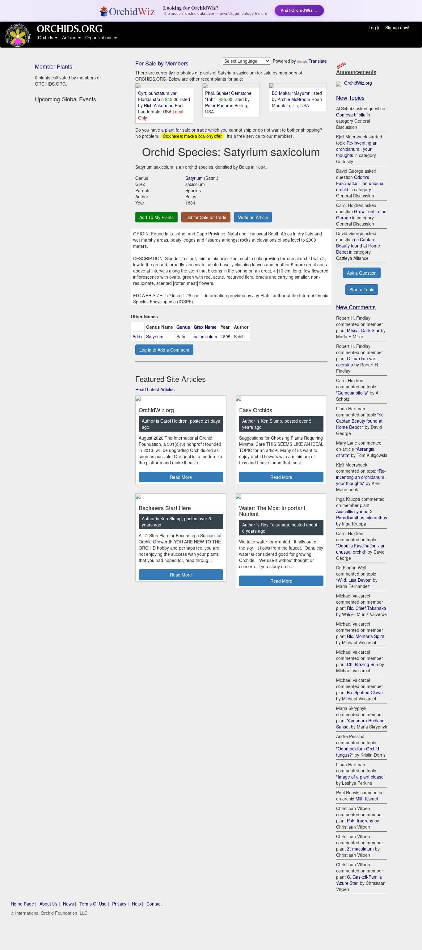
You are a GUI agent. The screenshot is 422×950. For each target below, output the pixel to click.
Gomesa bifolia (350, 115)
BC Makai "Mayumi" (291, 93)
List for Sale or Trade (205, 217)
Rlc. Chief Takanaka (366, 608)
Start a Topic (361, 289)
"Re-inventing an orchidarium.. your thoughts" (361, 477)
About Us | (50, 904)
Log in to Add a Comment (164, 350)
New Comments (356, 307)
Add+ (138, 336)
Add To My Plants (156, 217)
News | (69, 904)
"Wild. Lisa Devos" (354, 580)
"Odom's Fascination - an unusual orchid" (361, 549)
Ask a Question (362, 273)
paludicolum (205, 336)
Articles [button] (70, 37)
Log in (375, 27)
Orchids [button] (46, 37)
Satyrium (194, 178)
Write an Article (253, 217)
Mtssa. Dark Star (363, 330)
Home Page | (23, 904)
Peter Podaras (219, 105)
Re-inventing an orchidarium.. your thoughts (357, 149)
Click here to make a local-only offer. (192, 136)
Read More (181, 477)
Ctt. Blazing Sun (362, 664)
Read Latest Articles (155, 389)
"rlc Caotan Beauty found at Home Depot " (359, 421)
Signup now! (397, 27)
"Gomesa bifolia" (352, 393)
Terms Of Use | (94, 904)
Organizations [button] (99, 37)
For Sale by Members (161, 63)
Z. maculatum (360, 849)
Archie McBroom (294, 99)
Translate (318, 61)
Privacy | (120, 904)
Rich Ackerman (159, 105)
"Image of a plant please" (360, 777)
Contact (154, 904)
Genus (183, 327)
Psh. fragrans (360, 820)
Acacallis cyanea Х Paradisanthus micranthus (361, 514)
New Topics (350, 97)
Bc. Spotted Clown (365, 692)
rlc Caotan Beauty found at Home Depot (358, 245)
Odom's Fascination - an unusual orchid (360, 183)
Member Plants (53, 66)
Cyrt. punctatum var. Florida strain (158, 96)
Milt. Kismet (367, 799)
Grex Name (205, 327)
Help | (137, 904)
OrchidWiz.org (358, 83)
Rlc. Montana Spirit (365, 636)
